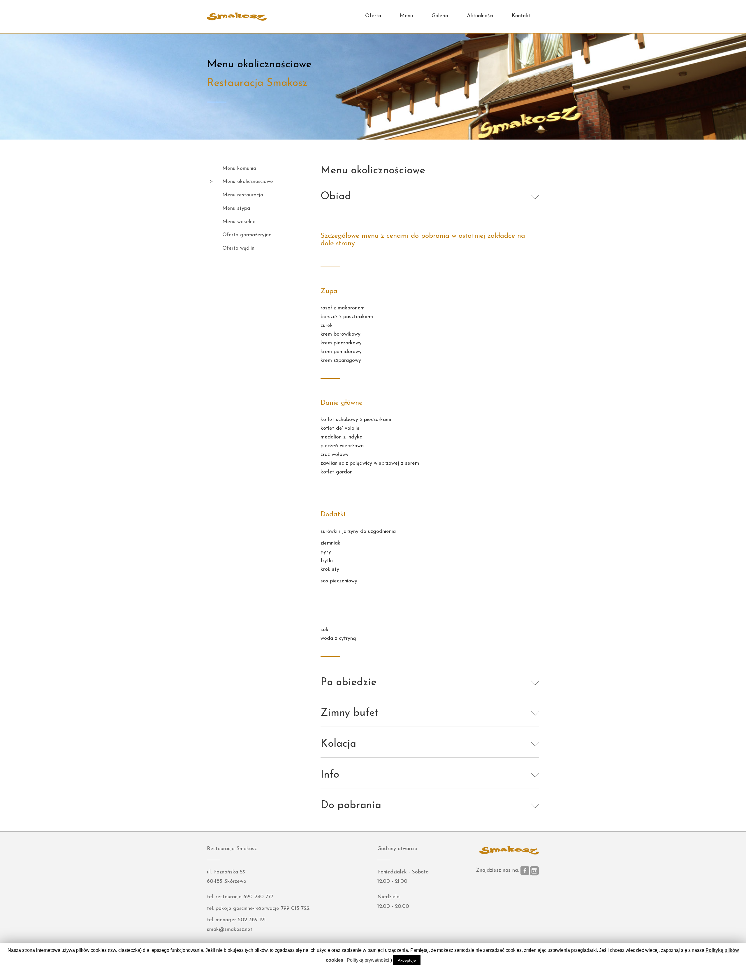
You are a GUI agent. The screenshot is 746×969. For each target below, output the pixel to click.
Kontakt (521, 16)
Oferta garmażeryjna (247, 235)
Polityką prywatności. (368, 960)
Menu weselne (239, 222)
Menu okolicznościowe (247, 181)
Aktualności (480, 16)
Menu (406, 16)
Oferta (373, 16)
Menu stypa (236, 208)
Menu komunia (239, 168)
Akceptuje (407, 960)
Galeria (440, 16)
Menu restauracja (242, 195)
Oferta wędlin (238, 248)
